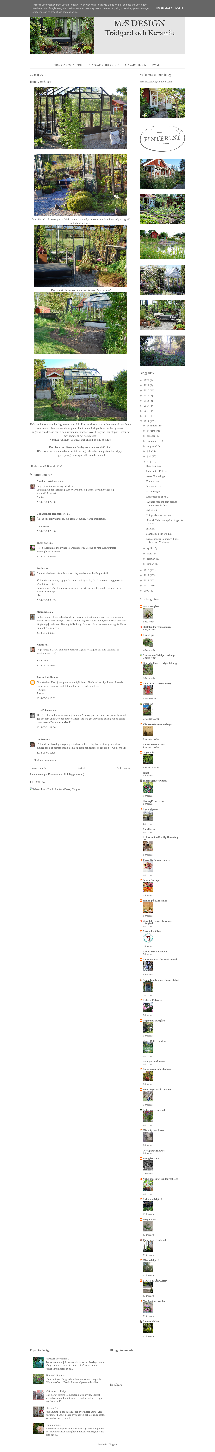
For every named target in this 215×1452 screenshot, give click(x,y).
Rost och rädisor (46, 677)
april (150, 548)
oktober (151, 435)
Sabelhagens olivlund (155, 780)
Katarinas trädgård (154, 1109)
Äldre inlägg (123, 767)
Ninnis (40, 644)
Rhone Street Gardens (155, 951)
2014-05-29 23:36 (46, 531)
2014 (147, 421)
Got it (179, 8)
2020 (147, 390)
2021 (147, 385)
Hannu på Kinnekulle (155, 900)
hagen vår (42, 542)
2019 (147, 395)
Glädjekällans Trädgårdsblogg (160, 663)
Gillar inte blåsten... (156, 471)
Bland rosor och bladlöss (157, 1069)
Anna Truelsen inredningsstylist (161, 979)
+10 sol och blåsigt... (57, 1391)
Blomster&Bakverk (154, 744)
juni (149, 456)
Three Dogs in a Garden (156, 859)
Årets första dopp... (156, 476)
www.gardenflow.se (154, 1061)
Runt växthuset (154, 465)
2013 (147, 570)
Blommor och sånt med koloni (160, 959)
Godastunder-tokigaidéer (51, 513)
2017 (147, 405)
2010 (147, 585)
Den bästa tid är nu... (157, 496)
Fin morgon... (153, 481)
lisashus (41, 568)
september (153, 440)
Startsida (81, 767)
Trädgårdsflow (151, 1158)
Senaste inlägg (38, 767)
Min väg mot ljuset (153, 1130)
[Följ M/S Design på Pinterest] (162, 152)
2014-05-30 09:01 (46, 632)
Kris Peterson (44, 710)
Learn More (164, 8)
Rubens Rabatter (152, 1000)
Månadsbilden (135, 65)
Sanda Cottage (151, 880)
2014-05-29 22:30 (46, 502)
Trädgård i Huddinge (103, 65)
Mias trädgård (151, 1260)
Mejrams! (42, 611)
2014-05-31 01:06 (46, 727)
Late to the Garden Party (157, 683)
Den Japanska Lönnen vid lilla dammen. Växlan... (162, 540)
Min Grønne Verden (154, 1300)
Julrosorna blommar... (57, 1358)
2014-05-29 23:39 (46, 556)
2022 (147, 380)
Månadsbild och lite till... (159, 533)
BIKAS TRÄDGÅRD (155, 1280)
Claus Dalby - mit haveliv (157, 1040)
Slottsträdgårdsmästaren (157, 626)
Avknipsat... (152, 510)
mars (150, 553)
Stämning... (52, 1407)
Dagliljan (148, 703)
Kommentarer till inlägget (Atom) (66, 774)
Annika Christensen (48, 481)
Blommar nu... (53, 1424)
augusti (151, 446)
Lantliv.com (149, 829)
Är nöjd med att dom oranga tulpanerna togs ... (161, 503)
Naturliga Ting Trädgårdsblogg (160, 1178)
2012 (147, 575)
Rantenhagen (150, 809)
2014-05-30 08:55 (46, 600)
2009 (147, 590)
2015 (147, 415)
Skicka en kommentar (45, 760)
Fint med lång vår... (56, 1375)
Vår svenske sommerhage (157, 724)
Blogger (113, 1444)
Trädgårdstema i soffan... (159, 515)
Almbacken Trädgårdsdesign (159, 655)
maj (149, 461)
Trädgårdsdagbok (68, 65)
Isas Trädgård (151, 606)
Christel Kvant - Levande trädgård (157, 922)
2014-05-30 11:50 (46, 665)
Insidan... (151, 528)
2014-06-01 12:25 (46, 752)
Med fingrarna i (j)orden (157, 1089)
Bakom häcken (151, 1321)
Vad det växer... (154, 486)
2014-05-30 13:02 (46, 698)
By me (156, 65)
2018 (147, 400)
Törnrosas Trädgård (154, 1239)
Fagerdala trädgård (154, 1020)
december (152, 425)
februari (151, 558)
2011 (147, 580)
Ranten (41, 739)
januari (151, 563)
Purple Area (149, 1219)
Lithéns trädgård (152, 1199)
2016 (147, 410)
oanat (146, 772)
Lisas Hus (148, 634)
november (152, 430)
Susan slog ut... (154, 491)
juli (149, 451)
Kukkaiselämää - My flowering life (160, 838)
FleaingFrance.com (153, 801)
